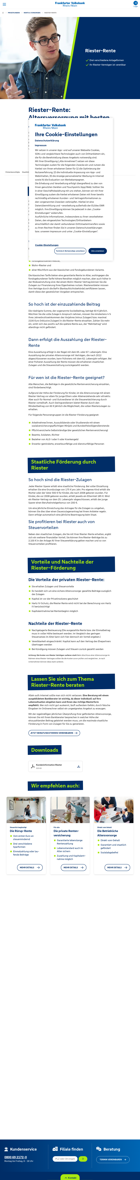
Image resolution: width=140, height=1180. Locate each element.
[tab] (12, 172)
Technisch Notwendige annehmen (70, 251)
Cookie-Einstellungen (47, 245)
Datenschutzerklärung (47, 140)
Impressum (40, 145)
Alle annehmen (97, 251)
